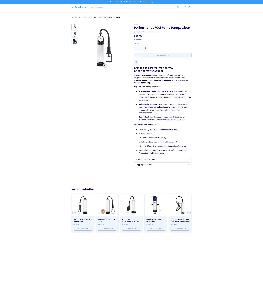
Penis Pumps (85, 17)
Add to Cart (164, 55)
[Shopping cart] (189, 7)
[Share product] (136, 62)
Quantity (137, 43)
